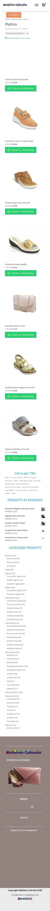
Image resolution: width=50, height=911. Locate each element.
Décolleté (26, 477)
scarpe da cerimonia (22, 484)
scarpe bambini (10, 484)
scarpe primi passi (21, 490)
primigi (30, 481)
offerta (16, 481)
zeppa (13, 493)
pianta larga (23, 481)
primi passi (36, 481)
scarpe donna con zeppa (12, 487)
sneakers (8, 493)
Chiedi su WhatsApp (22, 88)
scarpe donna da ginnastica (30, 487)
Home (7, 19)
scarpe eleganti (9, 490)
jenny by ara (9, 481)
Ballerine (8, 477)
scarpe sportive (33, 490)
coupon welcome (17, 477)
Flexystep (33, 477)
